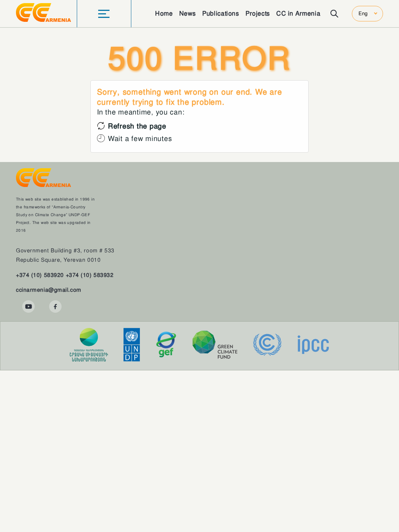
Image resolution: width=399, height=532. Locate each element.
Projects (257, 13)
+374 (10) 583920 (40, 274)
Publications (220, 13)
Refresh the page (137, 126)
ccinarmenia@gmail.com (48, 289)
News (187, 13)
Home (164, 13)
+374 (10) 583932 (90, 274)
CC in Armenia (298, 13)
